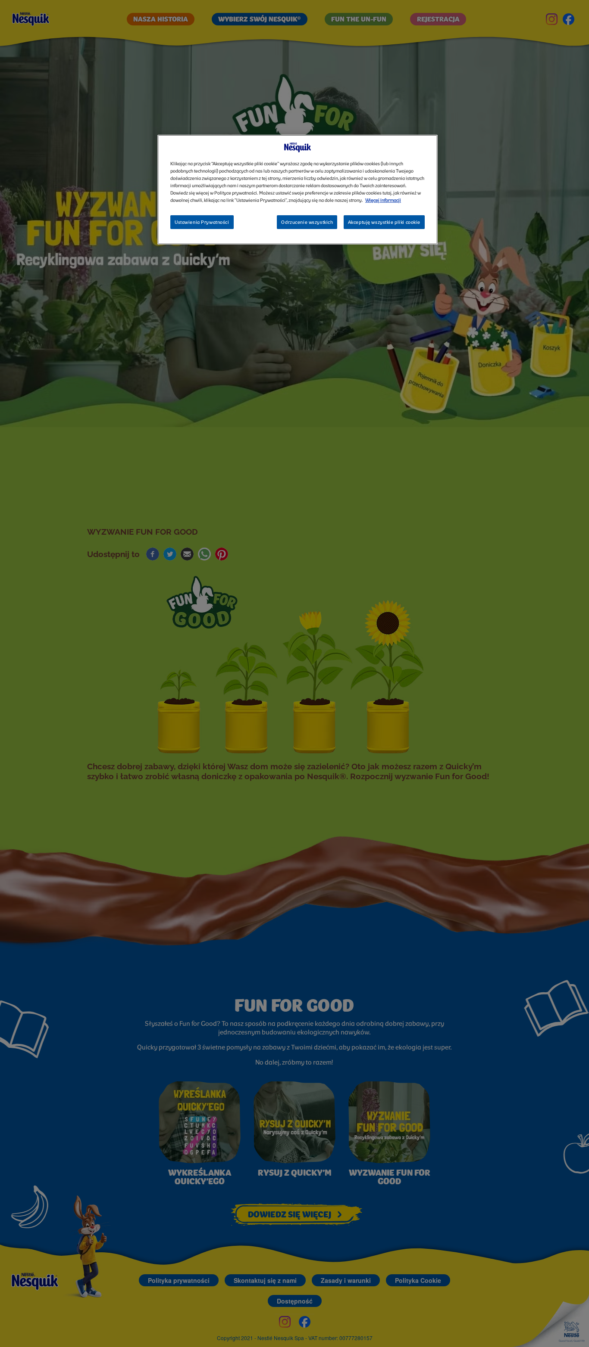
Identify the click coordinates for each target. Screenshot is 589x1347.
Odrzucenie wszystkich (307, 222)
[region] (297, 190)
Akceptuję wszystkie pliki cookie (384, 222)
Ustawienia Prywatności (202, 222)
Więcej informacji (383, 200)
